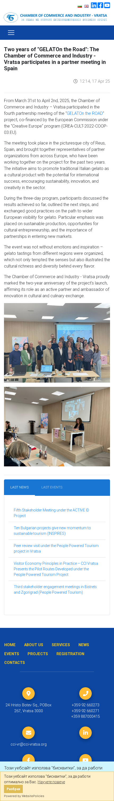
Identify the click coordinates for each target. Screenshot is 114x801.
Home (10, 645)
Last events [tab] (51, 487)
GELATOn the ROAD (85, 113)
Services (61, 645)
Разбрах (13, 789)
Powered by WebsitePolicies (24, 796)
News (83, 645)
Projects (38, 654)
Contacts (14, 662)
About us (33, 645)
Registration (70, 654)
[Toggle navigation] (11, 33)
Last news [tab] (19, 487)
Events (11, 654)
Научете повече (51, 782)
